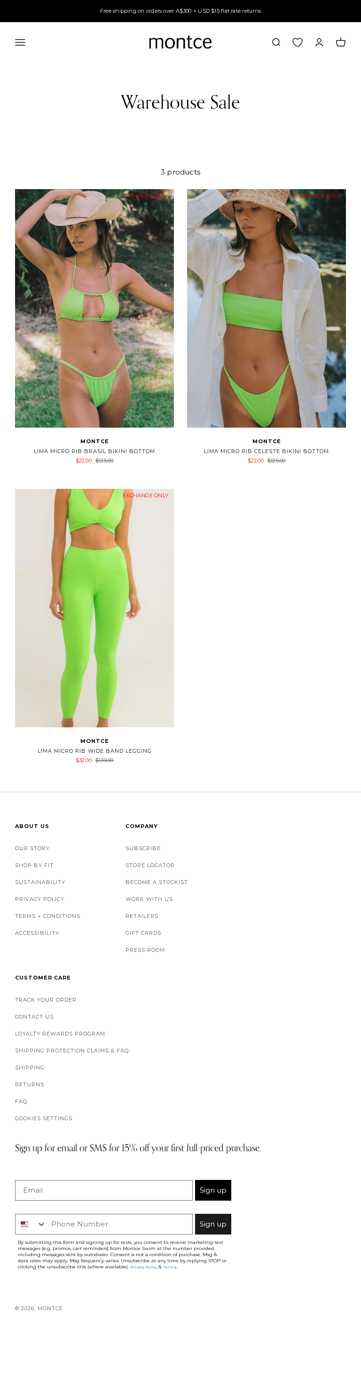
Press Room (145, 950)
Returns (29, 1084)
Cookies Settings (43, 1118)
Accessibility (37, 933)
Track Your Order (46, 999)
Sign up (213, 1190)
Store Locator (150, 865)
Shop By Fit (34, 865)
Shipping (30, 1067)
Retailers (142, 916)
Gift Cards (143, 933)
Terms (169, 1267)
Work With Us (149, 899)
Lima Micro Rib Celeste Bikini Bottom (266, 451)
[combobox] (31, 1224)
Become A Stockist (157, 882)
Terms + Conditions (47, 916)
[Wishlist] (297, 42)
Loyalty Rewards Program (60, 1033)
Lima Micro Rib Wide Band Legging (95, 751)
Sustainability (40, 882)
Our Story (32, 848)
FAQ (21, 1101)
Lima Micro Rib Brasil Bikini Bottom (94, 451)
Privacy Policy (39, 899)
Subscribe (143, 848)
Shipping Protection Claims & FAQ (72, 1050)
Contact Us (34, 1016)
